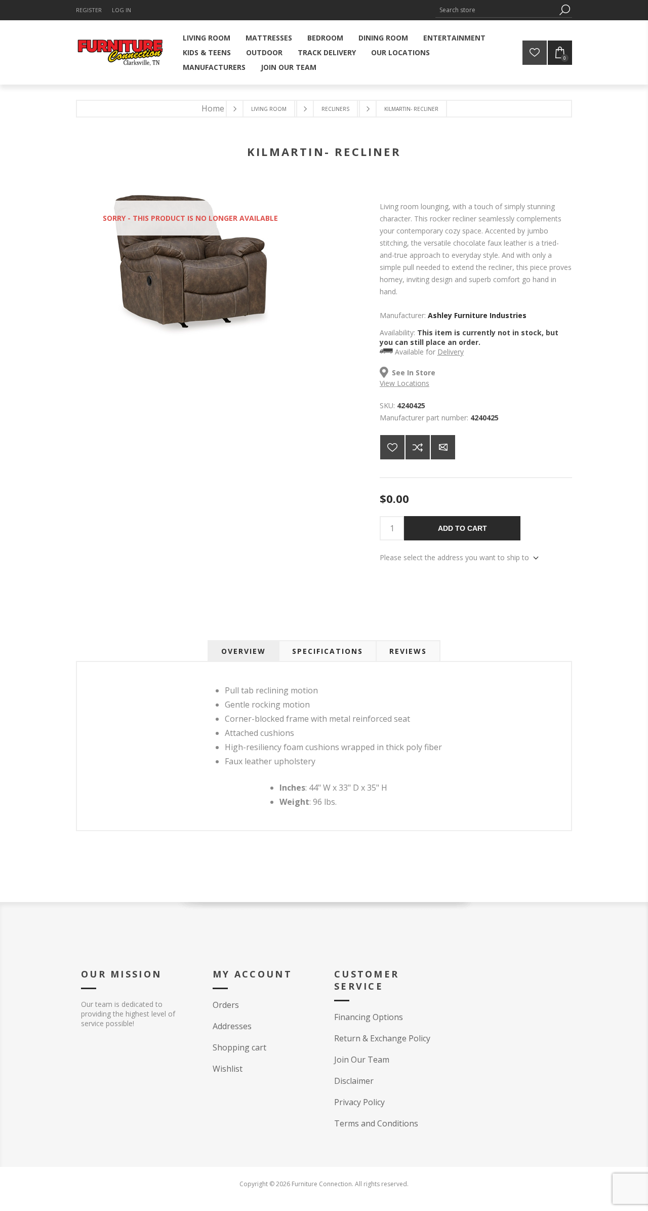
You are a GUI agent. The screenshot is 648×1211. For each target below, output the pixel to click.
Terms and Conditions (376, 1123)
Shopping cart (239, 1047)
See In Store (413, 372)
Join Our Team (361, 1059)
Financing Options (368, 1017)
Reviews (408, 651)
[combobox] (496, 10)
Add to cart (462, 528)
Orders (226, 1004)
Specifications (327, 651)
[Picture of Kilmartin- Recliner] (190, 335)
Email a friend (443, 447)
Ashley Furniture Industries (477, 315)
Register (89, 10)
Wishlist (227, 1068)
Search (564, 10)
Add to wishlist (392, 447)
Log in (121, 10)
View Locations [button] (404, 383)
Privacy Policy (359, 1102)
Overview (243, 651)
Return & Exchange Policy (382, 1038)
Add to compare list (418, 447)
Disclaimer (354, 1080)
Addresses (232, 1026)
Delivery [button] (450, 352)
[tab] (243, 651)
